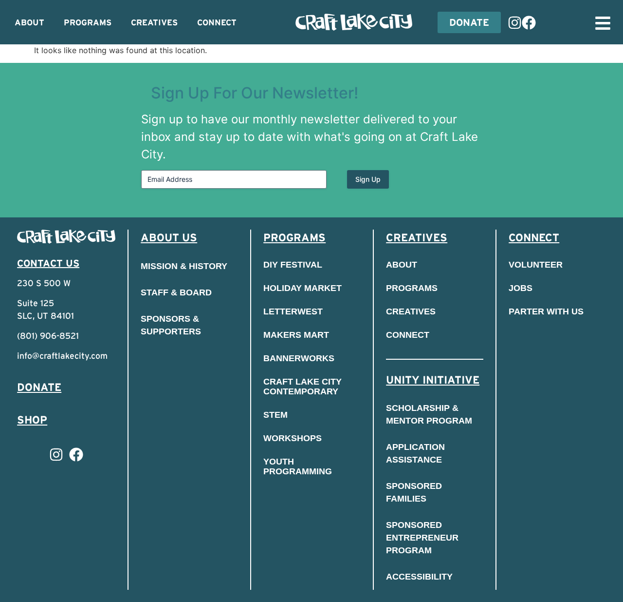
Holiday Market (302, 288)
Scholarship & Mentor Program (429, 414)
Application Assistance (415, 453)
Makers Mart (296, 335)
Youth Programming (297, 466)
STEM (275, 415)
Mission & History (184, 266)
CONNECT (217, 22)
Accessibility (419, 577)
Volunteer (536, 265)
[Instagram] (514, 23)
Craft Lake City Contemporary (302, 386)
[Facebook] (528, 23)
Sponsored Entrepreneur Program (422, 537)
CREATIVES (154, 22)
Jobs (520, 288)
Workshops (292, 438)
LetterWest (293, 311)
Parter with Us (546, 311)
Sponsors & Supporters (171, 325)
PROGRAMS (87, 22)
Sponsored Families (414, 492)
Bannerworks (298, 358)
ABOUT (29, 22)
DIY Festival (292, 265)
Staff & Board (176, 292)
